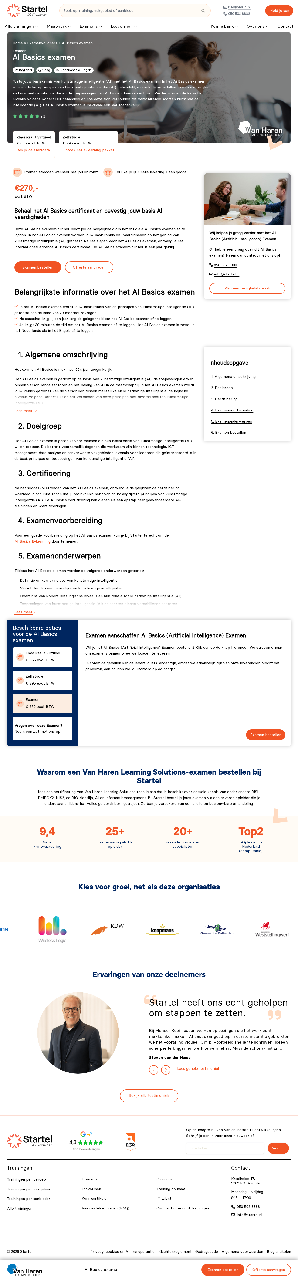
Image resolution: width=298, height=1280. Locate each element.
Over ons (255, 26)
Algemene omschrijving (235, 377)
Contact (285, 26)
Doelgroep (224, 388)
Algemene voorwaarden (242, 1251)
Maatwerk (57, 26)
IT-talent (163, 1198)
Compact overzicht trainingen (182, 1208)
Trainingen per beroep (26, 1179)
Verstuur (278, 1148)
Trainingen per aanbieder (28, 1199)
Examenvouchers (42, 43)
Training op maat (171, 1189)
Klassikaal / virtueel (34, 143)
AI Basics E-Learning (32, 541)
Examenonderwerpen (233, 421)
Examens (89, 26)
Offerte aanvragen (89, 267)
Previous (153, 1070)
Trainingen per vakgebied (29, 1189)
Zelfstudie (88, 143)
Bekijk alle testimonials (149, 1096)
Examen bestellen (37, 267)
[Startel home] (27, 10)
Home (18, 43)
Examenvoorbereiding (234, 410)
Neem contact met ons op (37, 731)
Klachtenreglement (175, 1251)
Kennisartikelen (95, 1198)
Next (165, 1070)
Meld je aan (279, 11)
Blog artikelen (279, 1251)
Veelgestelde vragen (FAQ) (105, 1208)
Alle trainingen (19, 26)
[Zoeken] (203, 10)
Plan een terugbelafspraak (247, 288)
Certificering (226, 399)
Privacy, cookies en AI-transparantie (122, 1251)
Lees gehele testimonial (198, 1069)
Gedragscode (206, 1251)
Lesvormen (122, 26)
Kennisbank (222, 26)
